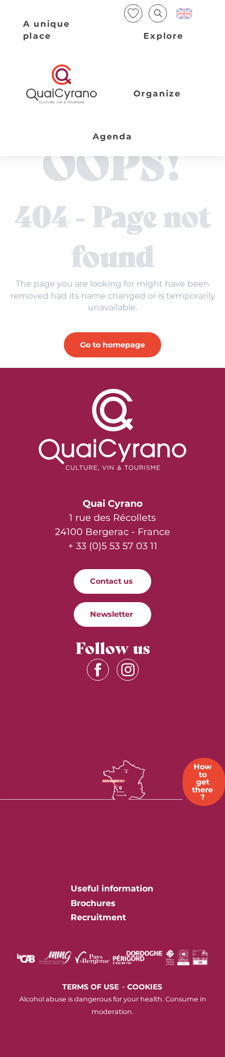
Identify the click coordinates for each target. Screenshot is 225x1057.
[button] (157, 13)
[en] (185, 13)
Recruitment (98, 917)
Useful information (112, 888)
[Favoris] (134, 13)
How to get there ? (202, 782)
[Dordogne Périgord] (137, 957)
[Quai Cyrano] (61, 84)
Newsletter (111, 614)
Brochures (93, 903)
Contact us (111, 581)
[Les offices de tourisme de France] (170, 957)
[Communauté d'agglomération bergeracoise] (26, 957)
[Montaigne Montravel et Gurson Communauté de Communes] (55, 957)
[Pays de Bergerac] (92, 957)
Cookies (144, 986)
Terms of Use (90, 986)
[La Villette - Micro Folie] (200, 957)
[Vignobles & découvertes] (183, 957)
